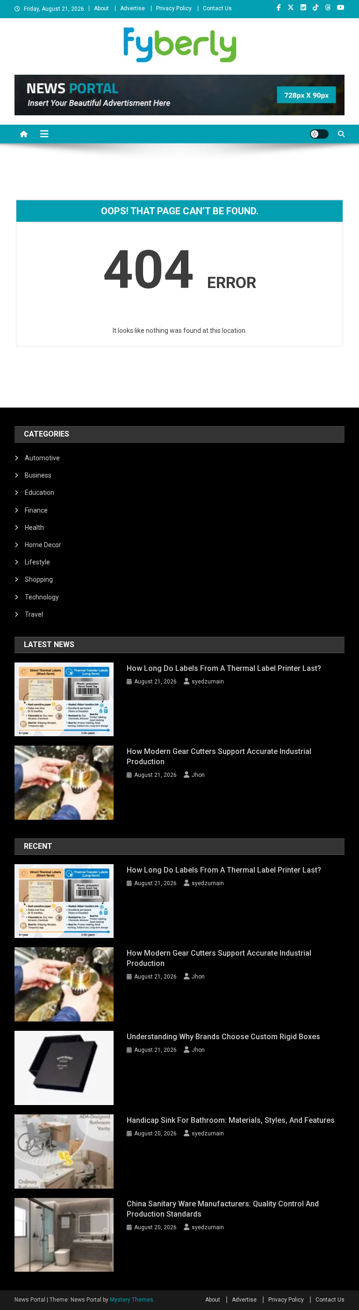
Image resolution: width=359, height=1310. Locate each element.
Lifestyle (37, 562)
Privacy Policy (174, 8)
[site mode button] (319, 134)
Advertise (132, 8)
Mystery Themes (131, 1299)
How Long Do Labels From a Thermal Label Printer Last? (224, 668)
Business (38, 475)
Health (34, 527)
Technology (42, 597)
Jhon (198, 775)
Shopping (39, 579)
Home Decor (43, 545)
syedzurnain (208, 681)
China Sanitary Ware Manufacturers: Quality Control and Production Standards (223, 1208)
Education (39, 492)
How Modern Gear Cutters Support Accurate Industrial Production (219, 756)
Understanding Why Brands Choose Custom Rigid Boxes (223, 1036)
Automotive (42, 458)
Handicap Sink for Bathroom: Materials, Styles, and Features (231, 1120)
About (101, 8)
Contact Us (217, 8)
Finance (36, 510)
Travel (34, 614)
